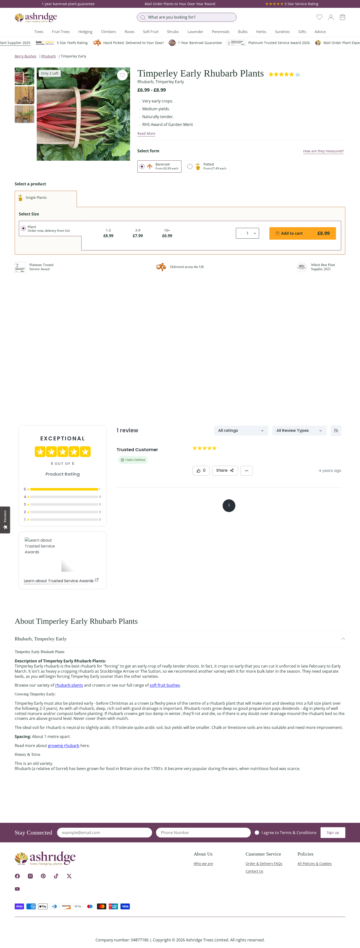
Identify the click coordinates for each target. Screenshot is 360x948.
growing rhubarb (63, 745)
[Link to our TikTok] (56, 876)
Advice (320, 31)
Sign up (333, 832)
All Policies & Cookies (315, 863)
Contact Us (254, 871)
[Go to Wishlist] (319, 17)
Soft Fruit (150, 31)
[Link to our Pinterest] (43, 876)
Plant (49, 228)
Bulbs (243, 31)
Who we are (203, 863)
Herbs (261, 31)
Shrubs (173, 31)
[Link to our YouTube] (17, 889)
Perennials (220, 31)
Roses (129, 31)
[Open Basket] (342, 17)
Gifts (302, 31)
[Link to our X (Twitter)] (69, 876)
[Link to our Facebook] (17, 876)
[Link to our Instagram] (30, 876)
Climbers (108, 31)
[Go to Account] (331, 17)
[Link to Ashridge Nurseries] (36, 17)
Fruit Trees (61, 31)
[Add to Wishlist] (122, 75)
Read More (146, 133)
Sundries (282, 31)
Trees (38, 31)
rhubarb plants (69, 685)
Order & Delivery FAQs (264, 863)
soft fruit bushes (165, 685)
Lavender (195, 31)
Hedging (85, 31)
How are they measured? (323, 151)
